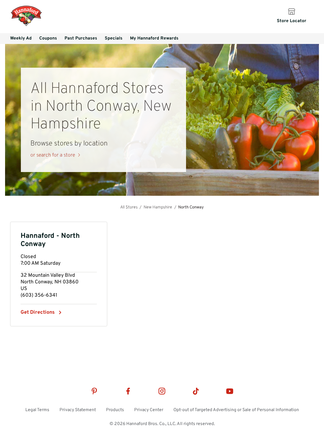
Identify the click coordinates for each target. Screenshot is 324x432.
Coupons (48, 38)
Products (115, 410)
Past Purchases (81, 38)
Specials (113, 38)
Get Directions (38, 312)
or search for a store (52, 155)
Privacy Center (148, 410)
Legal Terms (37, 410)
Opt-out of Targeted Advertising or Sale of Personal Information (236, 410)
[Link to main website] (26, 25)
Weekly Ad (21, 38)
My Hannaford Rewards (154, 38)
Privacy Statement (77, 410)
